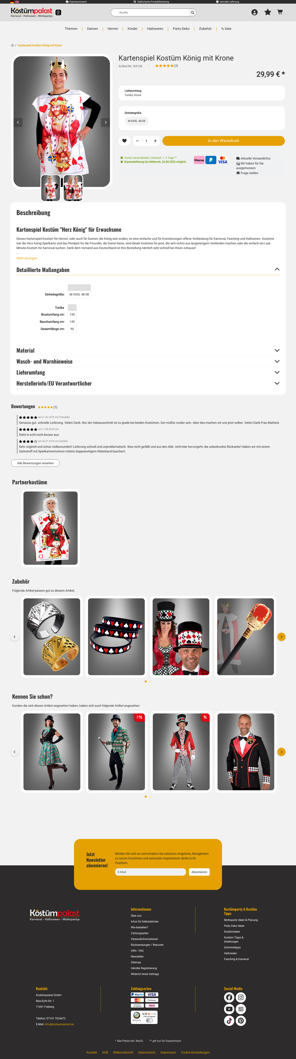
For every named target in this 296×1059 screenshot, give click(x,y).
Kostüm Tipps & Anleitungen (233, 939)
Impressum (168, 1052)
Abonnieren (199, 872)
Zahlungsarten (140, 933)
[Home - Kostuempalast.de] (55, 915)
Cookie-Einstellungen (195, 1052)
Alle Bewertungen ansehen (35, 463)
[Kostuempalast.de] (31, 12)
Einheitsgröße (133, 113)
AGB (105, 1052)
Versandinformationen (144, 939)
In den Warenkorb (223, 140)
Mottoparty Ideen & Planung (241, 920)
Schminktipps (232, 947)
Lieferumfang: (133, 90)
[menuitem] (12, 2)
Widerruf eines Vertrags (145, 974)
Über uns (136, 915)
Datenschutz (147, 1052)
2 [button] (150, 681)
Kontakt (92, 1052)
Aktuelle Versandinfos (255, 158)
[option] (62, 121)
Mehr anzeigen (27, 258)
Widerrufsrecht (123, 1052)
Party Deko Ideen (234, 925)
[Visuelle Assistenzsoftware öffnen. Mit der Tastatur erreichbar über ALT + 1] (56, 12)
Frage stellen (249, 173)
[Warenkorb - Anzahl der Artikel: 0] (280, 12)
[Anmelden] (254, 12)
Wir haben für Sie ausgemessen (250, 166)
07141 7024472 (56, 1018)
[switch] (149, 1020)
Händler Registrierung (144, 968)
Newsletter (137, 956)
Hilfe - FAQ (137, 950)
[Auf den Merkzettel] (124, 141)
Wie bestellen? (139, 927)
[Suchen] (192, 12)
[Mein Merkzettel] (267, 12)
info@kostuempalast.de (59, 1024)
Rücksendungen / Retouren (147, 944)
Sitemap (136, 962)
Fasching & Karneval (236, 959)
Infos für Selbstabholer (144, 921)
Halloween (230, 953)
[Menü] (155, 1013)
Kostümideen (232, 931)
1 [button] (146, 681)
